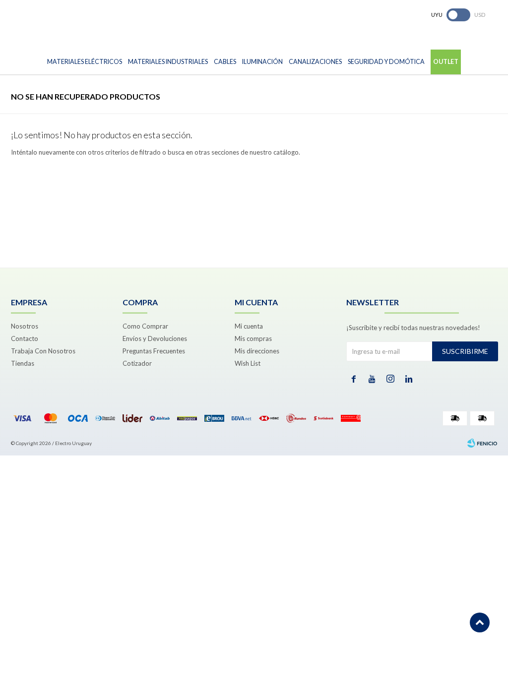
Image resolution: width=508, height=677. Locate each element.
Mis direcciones (257, 351)
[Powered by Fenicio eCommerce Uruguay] (482, 443)
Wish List (247, 363)
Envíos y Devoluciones (155, 338)
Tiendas (22, 363)
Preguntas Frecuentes (154, 351)
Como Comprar (145, 326)
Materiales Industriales (168, 61)
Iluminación (262, 61)
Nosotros (24, 326)
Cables (225, 61)
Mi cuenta (249, 326)
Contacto (24, 338)
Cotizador (137, 363)
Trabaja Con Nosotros (43, 351)
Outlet (445, 61)
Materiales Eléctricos (84, 61)
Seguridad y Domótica (386, 61)
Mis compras (253, 338)
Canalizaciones (315, 61)
